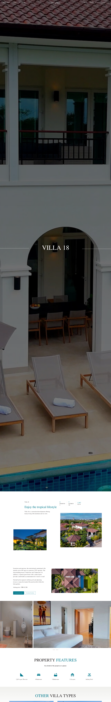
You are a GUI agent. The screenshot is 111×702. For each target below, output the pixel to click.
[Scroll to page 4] (56, 649)
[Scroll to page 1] (53, 649)
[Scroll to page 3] (55, 649)
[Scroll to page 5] (57, 649)
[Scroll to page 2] (54, 649)
